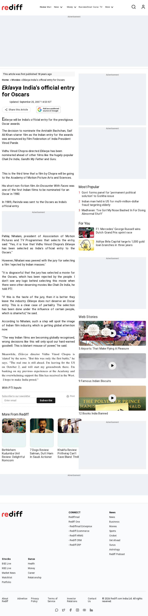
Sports (112, 531)
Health (31, 563)
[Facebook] (70, 610)
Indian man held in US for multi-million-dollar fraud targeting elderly (110, 203)
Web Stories (88, 317)
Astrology (114, 549)
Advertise (22, 598)
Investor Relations (72, 600)
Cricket (113, 535)
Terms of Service (52, 600)
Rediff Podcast (117, 554)
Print (72, 396)
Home (43, 7)
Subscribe (46, 400)
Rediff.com (116, 598)
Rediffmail (74, 517)
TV (101, 7)
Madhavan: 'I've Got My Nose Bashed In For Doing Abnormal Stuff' (113, 212)
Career (31, 573)
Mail (49, 7)
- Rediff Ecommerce (79, 531)
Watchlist (7, 577)
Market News (9, 573)
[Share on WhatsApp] (56, 610)
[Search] (133, 7)
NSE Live (6, 568)
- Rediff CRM (75, 540)
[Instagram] (77, 610)
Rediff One (74, 521)
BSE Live (6, 563)
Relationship (34, 577)
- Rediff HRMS (76, 535)
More (107, 7)
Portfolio (6, 582)
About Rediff (5, 600)
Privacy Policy (35, 600)
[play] (112, 333)
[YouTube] (84, 610)
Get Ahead (114, 540)
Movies (16, 79)
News (56, 7)
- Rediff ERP (75, 545)
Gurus (96, 7)
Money (70, 7)
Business (114, 521)
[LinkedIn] (91, 610)
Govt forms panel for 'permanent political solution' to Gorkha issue (109, 194)
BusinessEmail (85, 7)
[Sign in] (143, 7)
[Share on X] (63, 610)
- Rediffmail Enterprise (80, 526)
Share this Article (18, 109)
